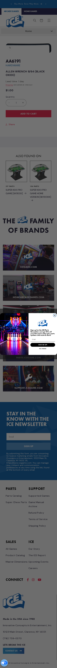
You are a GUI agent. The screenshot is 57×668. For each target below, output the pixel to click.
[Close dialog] (54, 315)
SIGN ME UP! (42, 345)
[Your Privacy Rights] (4, 663)
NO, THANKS (42, 348)
